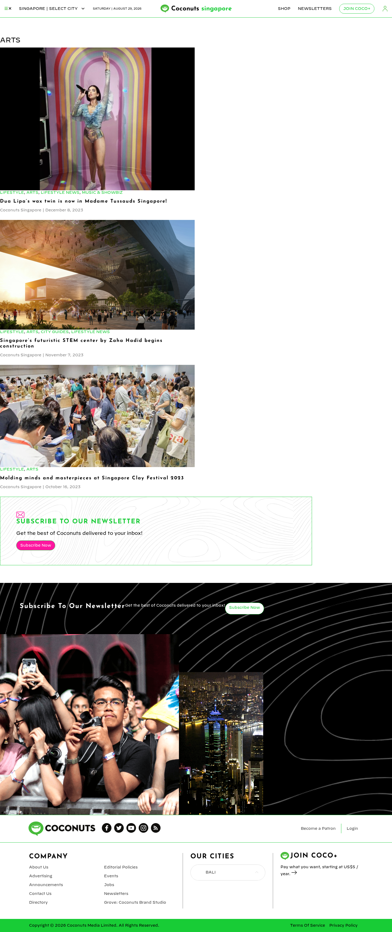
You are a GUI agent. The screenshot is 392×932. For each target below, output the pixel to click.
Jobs (109, 885)
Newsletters (315, 8)
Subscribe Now (35, 545)
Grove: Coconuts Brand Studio (135, 902)
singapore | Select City (49, 8)
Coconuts (201, 9)
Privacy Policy (343, 925)
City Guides (55, 332)
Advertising (40, 876)
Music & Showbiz (102, 192)
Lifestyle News (60, 192)
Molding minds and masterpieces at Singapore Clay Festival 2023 (92, 478)
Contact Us (40, 893)
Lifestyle (12, 192)
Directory (38, 902)
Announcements (46, 885)
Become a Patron (318, 828)
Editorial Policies (121, 867)
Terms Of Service (307, 925)
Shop (284, 8)
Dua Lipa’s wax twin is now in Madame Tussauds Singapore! (83, 201)
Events (111, 876)
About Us (38, 867)
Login (385, 8)
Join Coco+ (356, 8)
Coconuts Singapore (20, 210)
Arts (32, 192)
